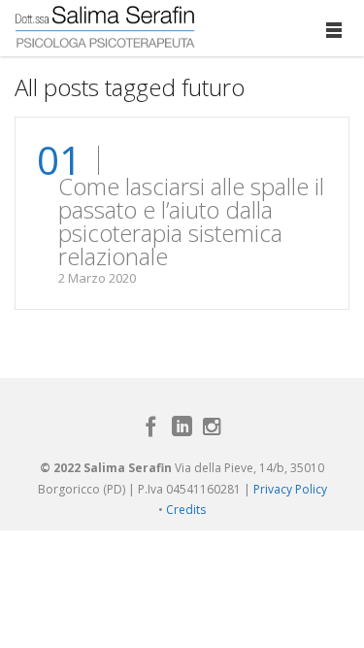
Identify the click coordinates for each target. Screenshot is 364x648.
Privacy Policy (290, 489)
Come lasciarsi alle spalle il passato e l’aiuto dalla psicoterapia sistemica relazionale (191, 221)
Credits (186, 509)
